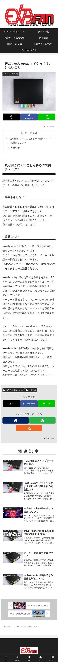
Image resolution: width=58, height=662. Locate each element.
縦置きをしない (18, 142)
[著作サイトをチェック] (15, 420)
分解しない (16, 147)
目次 (25, 132)
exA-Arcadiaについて (15, 390)
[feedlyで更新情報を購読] (42, 420)
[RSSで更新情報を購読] (29, 428)
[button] (52, 478)
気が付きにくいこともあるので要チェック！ (30, 138)
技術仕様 (32, 390)
